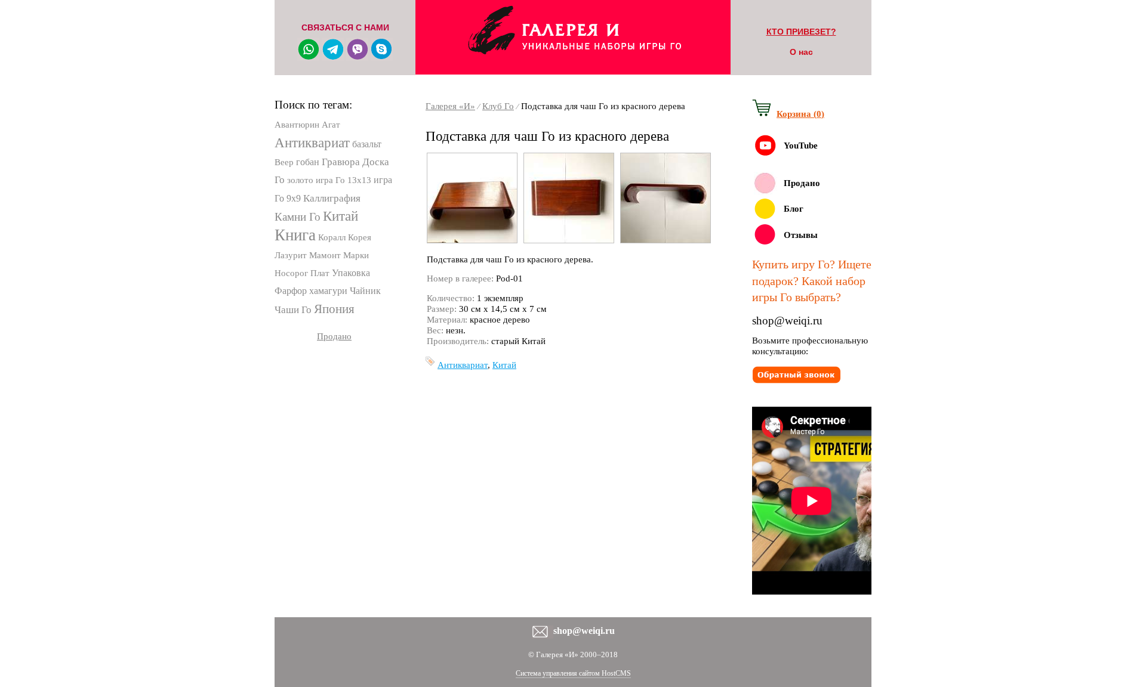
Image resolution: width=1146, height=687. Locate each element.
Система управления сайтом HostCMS (573, 673)
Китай (340, 216)
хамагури (328, 291)
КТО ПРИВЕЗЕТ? (801, 31)
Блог (793, 208)
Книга (295, 235)
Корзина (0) (800, 114)
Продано (334, 336)
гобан (307, 162)
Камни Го (298, 217)
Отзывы (801, 235)
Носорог (291, 273)
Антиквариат (312, 142)
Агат (331, 124)
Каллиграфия (332, 198)
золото (300, 180)
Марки (356, 255)
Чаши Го (293, 309)
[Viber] (357, 56)
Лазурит (291, 255)
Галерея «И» (450, 106)
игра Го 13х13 (343, 180)
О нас (801, 52)
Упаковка (351, 273)
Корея (359, 237)
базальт (366, 144)
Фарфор (291, 291)
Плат (319, 273)
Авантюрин (297, 124)
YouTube (801, 145)
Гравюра (341, 162)
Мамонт (325, 255)
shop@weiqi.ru (787, 320)
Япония (334, 309)
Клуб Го (498, 106)
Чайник (365, 291)
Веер (284, 162)
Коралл (332, 237)
